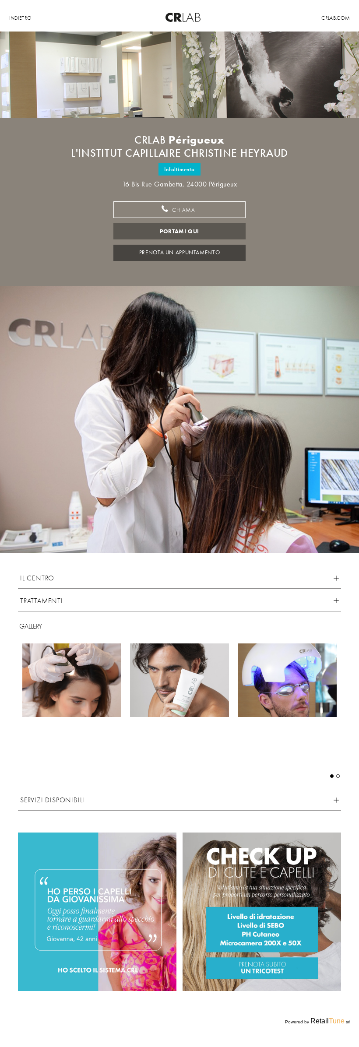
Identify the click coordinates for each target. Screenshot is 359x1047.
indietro (20, 18)
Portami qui (179, 231)
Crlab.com (335, 18)
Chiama (182, 210)
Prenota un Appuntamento (179, 252)
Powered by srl (317, 1021)
